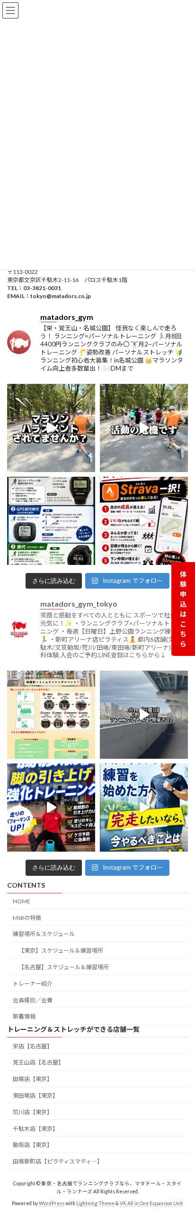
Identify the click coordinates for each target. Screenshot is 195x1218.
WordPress (51, 1203)
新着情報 (24, 1016)
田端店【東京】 (33, 1078)
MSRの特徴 (27, 917)
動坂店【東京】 (33, 1144)
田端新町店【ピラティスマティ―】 (58, 1161)
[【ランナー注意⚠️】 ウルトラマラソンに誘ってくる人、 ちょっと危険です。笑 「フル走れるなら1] (51, 428)
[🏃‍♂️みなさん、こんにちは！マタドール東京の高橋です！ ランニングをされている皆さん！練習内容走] (51, 808)
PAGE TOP (181, 1171)
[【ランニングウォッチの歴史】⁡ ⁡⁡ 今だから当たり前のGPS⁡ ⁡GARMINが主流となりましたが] (51, 521)
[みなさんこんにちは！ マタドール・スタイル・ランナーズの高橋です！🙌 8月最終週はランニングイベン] (144, 715)
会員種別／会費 (33, 999)
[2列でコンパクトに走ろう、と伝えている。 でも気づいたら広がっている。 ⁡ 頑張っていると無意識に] (144, 428)
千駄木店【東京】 (35, 1128)
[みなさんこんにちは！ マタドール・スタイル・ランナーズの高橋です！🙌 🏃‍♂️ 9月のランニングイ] (51, 715)
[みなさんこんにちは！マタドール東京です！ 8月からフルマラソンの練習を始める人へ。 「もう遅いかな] (144, 808)
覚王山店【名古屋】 (38, 1062)
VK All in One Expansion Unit (151, 1203)
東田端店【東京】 (35, 1095)
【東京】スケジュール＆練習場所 (60, 950)
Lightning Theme (95, 1203)
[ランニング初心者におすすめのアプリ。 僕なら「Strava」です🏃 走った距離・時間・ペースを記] (144, 521)
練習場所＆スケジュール (44, 933)
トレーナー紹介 (33, 983)
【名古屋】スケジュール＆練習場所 (63, 967)
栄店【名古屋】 (33, 1046)
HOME (21, 901)
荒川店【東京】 (33, 1112)
